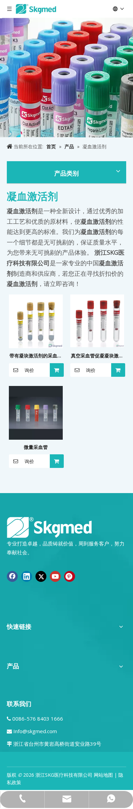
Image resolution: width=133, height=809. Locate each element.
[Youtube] (55, 576)
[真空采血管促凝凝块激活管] (97, 320)
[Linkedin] (26, 576)
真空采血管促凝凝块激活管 (97, 356)
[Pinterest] (69, 576)
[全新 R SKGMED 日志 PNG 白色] (49, 527)
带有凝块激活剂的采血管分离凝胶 (36, 356)
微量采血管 (36, 447)
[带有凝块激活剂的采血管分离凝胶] (36, 321)
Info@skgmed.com (35, 731)
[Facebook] (12, 576)
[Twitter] (40, 576)
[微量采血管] (36, 412)
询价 (29, 370)
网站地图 (103, 775)
